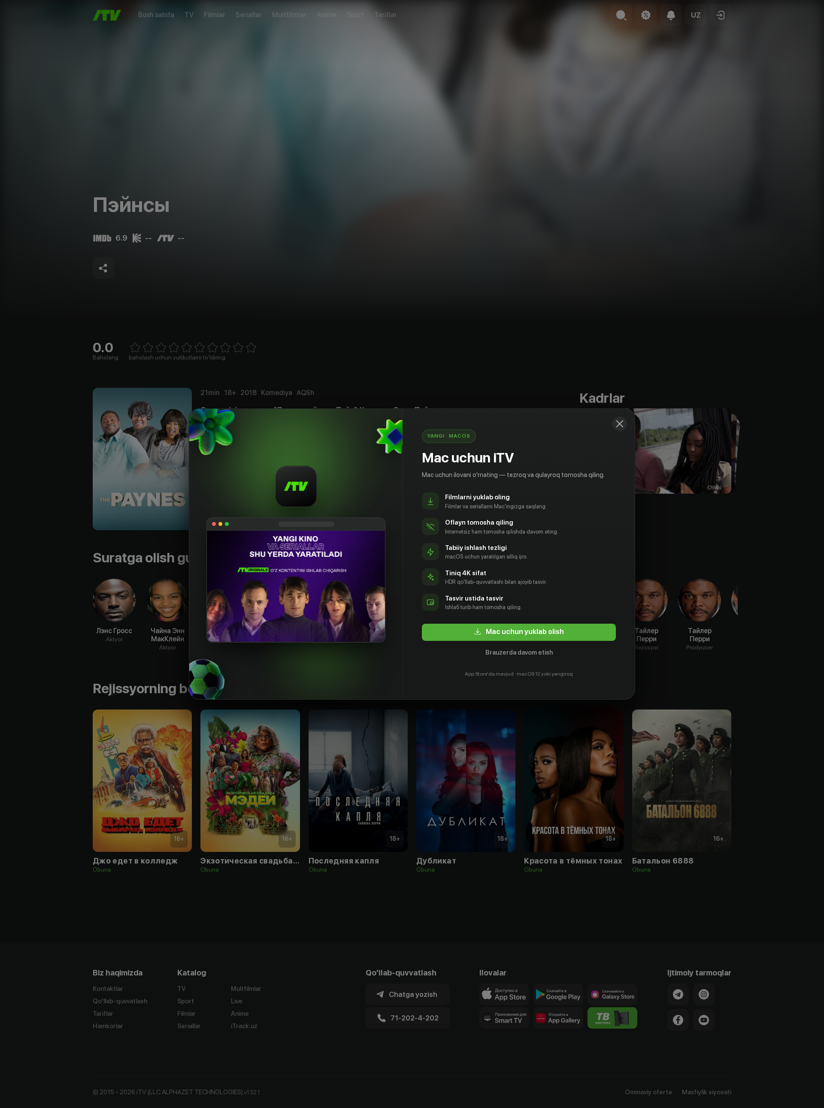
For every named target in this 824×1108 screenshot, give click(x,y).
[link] (519, 632)
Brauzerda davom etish (519, 652)
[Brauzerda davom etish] (619, 424)
